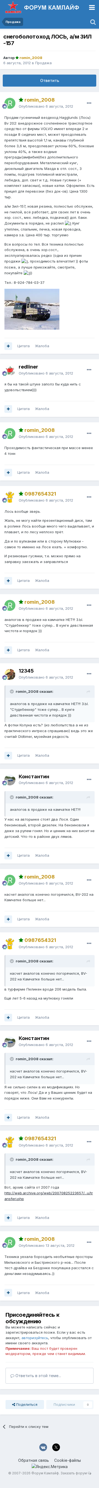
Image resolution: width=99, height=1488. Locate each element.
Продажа (43, 63)
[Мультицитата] (8, 346)
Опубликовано (46, 106)
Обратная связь (33, 1460)
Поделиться (26, 1404)
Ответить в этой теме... (37, 1375)
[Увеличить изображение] (68, 223)
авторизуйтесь (34, 1338)
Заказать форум (74, 1473)
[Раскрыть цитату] (12, 691)
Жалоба (42, 346)
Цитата (23, 346)
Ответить (49, 80)
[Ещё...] (89, 103)
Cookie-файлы (67, 1460)
